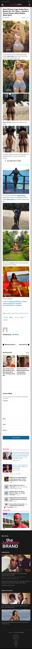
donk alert (20, 313)
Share (6, 320)
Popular (5, 474)
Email (4, 424)
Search (16, 644)
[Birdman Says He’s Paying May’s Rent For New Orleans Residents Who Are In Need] (16, 563)
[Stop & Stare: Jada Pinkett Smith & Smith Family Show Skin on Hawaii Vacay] (16, 615)
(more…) (18, 480)
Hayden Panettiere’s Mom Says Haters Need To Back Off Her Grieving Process (23, 371)
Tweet (6, 317)
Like (12, 317)
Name (4, 418)
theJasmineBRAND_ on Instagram (12, 305)
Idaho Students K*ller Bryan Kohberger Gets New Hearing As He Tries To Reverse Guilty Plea (9, 372)
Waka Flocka (10, 199)
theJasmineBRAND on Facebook (12, 303)
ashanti (9, 313)
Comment (6, 400)
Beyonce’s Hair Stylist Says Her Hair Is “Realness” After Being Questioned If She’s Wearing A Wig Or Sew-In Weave (16, 582)
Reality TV (5, 513)
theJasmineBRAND (19, 632)
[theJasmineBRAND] (16, 4)
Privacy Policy (16, 637)
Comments (17, 474)
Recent (11, 474)
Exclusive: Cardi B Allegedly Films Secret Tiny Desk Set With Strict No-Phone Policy (20, 466)
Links (16, 646)
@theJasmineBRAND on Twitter (17, 301)
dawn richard (14, 313)
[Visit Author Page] (5, 330)
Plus (18, 317)
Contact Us (15, 639)
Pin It (23, 317)
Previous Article (10, 344)
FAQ (16, 640)
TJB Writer (6, 17)
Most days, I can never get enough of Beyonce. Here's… (18, 486)
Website (5, 430)
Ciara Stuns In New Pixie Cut (8, 585)
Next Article (23, 344)
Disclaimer (16, 635)
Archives (16, 642)
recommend (25, 313)
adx (6, 313)
